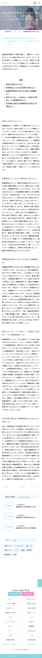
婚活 (27, 546)
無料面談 (29, 550)
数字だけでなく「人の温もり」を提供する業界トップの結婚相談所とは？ (21, 98)
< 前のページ (7, 487)
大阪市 (14, 554)
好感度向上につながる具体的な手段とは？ (21, 87)
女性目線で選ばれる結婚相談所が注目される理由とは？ (21, 104)
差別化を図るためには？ (14, 84)
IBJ (31, 546)
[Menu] (39, 3)
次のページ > (34, 487)
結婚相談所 (8, 554)
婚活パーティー (9, 550)
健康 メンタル (8, 546)
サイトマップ (31, 644)
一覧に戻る (21, 487)
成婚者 (23, 550)
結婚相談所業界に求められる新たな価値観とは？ (21, 92)
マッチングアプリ (19, 546)
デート (17, 550)
